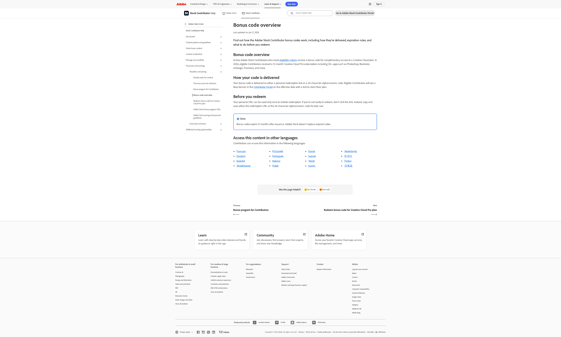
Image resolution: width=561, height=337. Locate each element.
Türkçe (348, 161)
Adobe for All (356, 309)
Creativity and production (220, 284)
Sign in (379, 4)
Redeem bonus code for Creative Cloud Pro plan (206, 102)
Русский (277, 151)
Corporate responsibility (360, 289)
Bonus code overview (202, 95)
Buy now (292, 4)
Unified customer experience (221, 280)
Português (277, 156)
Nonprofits (249, 273)
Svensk (312, 156)
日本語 (348, 165)
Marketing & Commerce (247, 4)
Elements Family (181, 296)
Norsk (312, 161)
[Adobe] (181, 4)
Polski (275, 165)
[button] (370, 4)
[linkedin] (213, 332)
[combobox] (310, 13)
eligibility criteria (288, 60)
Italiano (276, 161)
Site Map (370, 332)
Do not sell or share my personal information (349, 332)
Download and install (289, 273)
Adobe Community (288, 277)
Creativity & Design (198, 4)
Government (250, 277)
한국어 (348, 156)
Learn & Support (271, 4)
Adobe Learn (285, 281)
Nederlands (350, 151)
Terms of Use (310, 332)
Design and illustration (183, 280)
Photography (179, 276)
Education (249, 269)
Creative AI (179, 272)
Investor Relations (358, 293)
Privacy (301, 332)
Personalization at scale (219, 272)
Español (241, 161)
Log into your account (360, 269)
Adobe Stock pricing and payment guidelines (207, 116)
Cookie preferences (324, 332)
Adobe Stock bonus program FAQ (206, 109)
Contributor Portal (263, 87)
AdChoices (382, 332)
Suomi (311, 165)
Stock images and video (183, 300)
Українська (244, 165)
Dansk (311, 151)
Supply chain (356, 297)
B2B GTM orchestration (219, 288)
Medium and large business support (294, 285)
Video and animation (182, 284)
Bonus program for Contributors (206, 89)
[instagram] (203, 332)
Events (354, 281)
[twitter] (208, 332)
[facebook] (198, 332)
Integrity (355, 305)
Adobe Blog (356, 313)
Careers (355, 277)
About (354, 273)
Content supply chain (218, 276)
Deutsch (241, 156)
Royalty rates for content (203, 77)
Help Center (285, 269)
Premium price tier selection (204, 83)
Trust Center (356, 301)
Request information (324, 269)
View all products (181, 304)
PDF (176, 288)
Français (241, 151)
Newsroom (356, 285)
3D (176, 292)
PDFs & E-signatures (221, 4)
